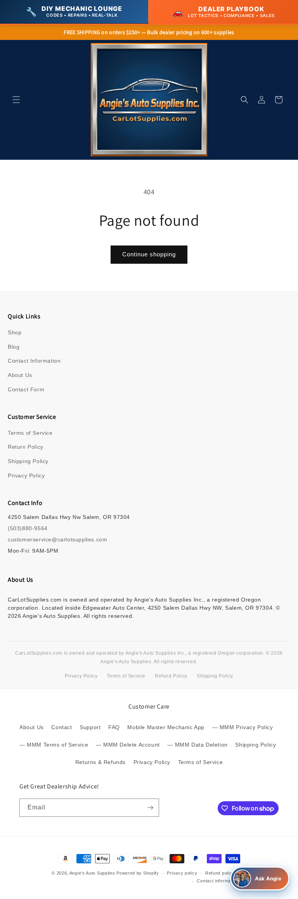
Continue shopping (149, 254)
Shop (14, 332)
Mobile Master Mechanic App (165, 727)
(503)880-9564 (28, 528)
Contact (61, 727)
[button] (16, 99)
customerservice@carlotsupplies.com (57, 539)
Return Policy (25, 447)
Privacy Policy (26, 475)
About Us (20, 375)
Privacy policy (182, 873)
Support (90, 727)
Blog (13, 347)
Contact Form (26, 389)
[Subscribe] (150, 808)
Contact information (217, 880)
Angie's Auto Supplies (92, 873)
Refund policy (219, 873)
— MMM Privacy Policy (242, 727)
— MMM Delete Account (128, 745)
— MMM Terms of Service (53, 745)
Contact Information (34, 361)
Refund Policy (171, 676)
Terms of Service (30, 433)
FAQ (114, 727)
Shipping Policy (28, 461)
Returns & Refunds (100, 762)
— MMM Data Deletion (197, 745)
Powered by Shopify (137, 873)
